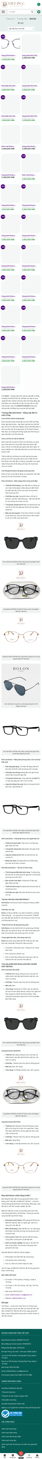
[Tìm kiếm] (38, 4)
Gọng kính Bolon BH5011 (28, 357)
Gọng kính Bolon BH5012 (8, 357)
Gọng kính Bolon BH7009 (8, 175)
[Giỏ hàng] (38, 11)
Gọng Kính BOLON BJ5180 (29, 86)
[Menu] (3, 12)
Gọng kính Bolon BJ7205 (28, 266)
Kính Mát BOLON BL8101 (8, 116)
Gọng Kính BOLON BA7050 (29, 116)
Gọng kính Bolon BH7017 (28, 326)
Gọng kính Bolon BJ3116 (8, 326)
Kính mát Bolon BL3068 (28, 175)
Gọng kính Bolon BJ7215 (8, 266)
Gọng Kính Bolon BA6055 (8, 55)
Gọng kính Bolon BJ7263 (28, 235)
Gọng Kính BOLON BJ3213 (29, 55)
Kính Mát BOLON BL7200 (8, 86)
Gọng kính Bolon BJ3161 (8, 387)
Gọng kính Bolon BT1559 (8, 235)
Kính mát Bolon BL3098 (7, 146)
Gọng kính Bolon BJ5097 (8, 296)
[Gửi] (32, 12)
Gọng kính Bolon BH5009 (28, 146)
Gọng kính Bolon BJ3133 (28, 296)
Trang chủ (10, 19)
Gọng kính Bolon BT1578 (28, 205)
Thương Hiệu (22, 19)
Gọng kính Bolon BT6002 (8, 205)
